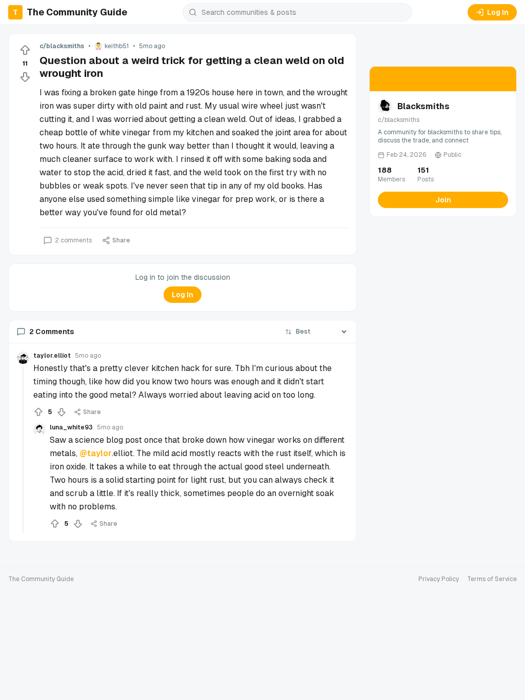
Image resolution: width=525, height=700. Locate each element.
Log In (498, 12)
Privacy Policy (438, 579)
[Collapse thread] (23, 449)
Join (443, 199)
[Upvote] (25, 50)
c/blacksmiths (61, 46)
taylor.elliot (52, 356)
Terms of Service (492, 579)
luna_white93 (71, 427)
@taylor (95, 453)
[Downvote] (25, 77)
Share (121, 240)
